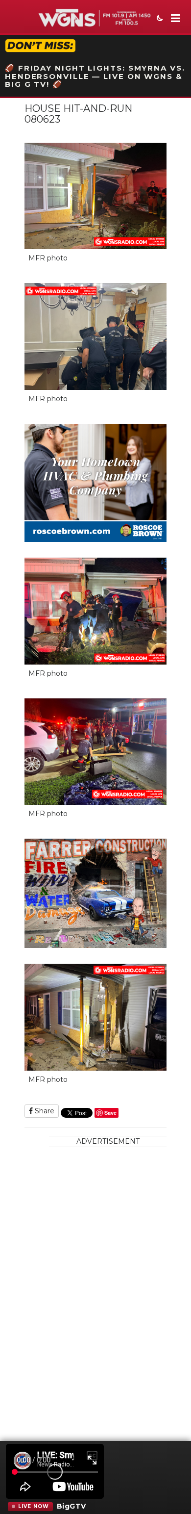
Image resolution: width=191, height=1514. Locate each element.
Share (43, 1110)
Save (110, 1112)
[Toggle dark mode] (159, 19)
